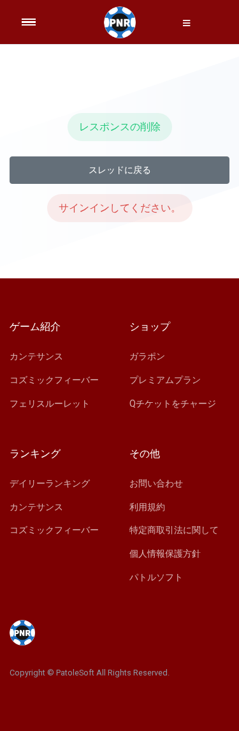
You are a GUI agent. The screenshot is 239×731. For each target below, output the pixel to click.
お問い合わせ (156, 483)
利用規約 (147, 507)
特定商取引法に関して (174, 530)
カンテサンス (36, 356)
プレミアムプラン (165, 380)
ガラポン (147, 356)
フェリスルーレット (50, 403)
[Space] (120, 22)
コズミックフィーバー (54, 380)
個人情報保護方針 (165, 553)
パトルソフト (156, 577)
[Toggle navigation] (37, 22)
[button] (186, 23)
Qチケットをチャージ (172, 403)
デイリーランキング (50, 483)
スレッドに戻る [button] (120, 170)
